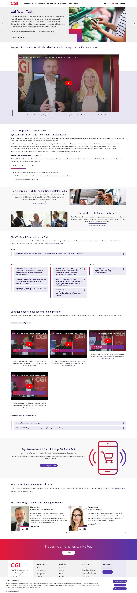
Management (41, 574)
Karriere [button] (61, 3)
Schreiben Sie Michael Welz (26, 528)
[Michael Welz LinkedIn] (22, 528)
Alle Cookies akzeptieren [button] (120, 581)
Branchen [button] (39, 3)
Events (61, 577)
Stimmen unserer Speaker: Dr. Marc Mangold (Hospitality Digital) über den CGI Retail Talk (110, 333)
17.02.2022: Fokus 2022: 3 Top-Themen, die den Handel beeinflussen (29, 289)
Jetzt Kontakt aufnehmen (97, 225)
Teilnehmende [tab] (18, 166)
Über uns (39, 568)
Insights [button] (50, 3)
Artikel (61, 571)
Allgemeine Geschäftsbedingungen (89, 569)
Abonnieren (107, 572)
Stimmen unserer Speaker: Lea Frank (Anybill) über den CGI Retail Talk (71, 333)
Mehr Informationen (103, 115)
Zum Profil (34, 526)
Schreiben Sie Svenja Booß (84, 528)
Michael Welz (35, 507)
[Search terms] (82, 3)
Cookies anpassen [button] (120, 585)
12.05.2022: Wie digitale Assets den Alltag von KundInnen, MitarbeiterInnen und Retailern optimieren (29, 281)
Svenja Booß (93, 507)
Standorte (40, 577)
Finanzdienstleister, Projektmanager (28, 423)
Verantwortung (42, 571)
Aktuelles (62, 568)
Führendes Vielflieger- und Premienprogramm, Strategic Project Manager (40, 428)
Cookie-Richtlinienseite (12, 591)
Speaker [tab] (32, 166)
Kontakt (106, 3)
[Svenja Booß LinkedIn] (80, 528)
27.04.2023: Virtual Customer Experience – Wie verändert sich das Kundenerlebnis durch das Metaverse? (49, 254)
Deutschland (120, 3)
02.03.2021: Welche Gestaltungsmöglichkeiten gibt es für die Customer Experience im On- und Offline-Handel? (69, 292)
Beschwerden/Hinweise (89, 573)
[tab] (67, 533)
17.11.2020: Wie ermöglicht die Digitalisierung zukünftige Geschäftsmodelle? (104, 270)
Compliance (85, 576)
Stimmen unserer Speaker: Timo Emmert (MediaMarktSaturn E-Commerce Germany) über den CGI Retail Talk (32, 375)
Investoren (73, 3)
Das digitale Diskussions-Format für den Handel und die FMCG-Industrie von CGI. (51, 57)
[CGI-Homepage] (14, 3)
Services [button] (27, 3)
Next (134, 24)
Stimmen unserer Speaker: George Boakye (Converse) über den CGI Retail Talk (32, 333)
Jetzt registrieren (19, 37)
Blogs (61, 574)
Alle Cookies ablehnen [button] (120, 588)
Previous (2, 24)
